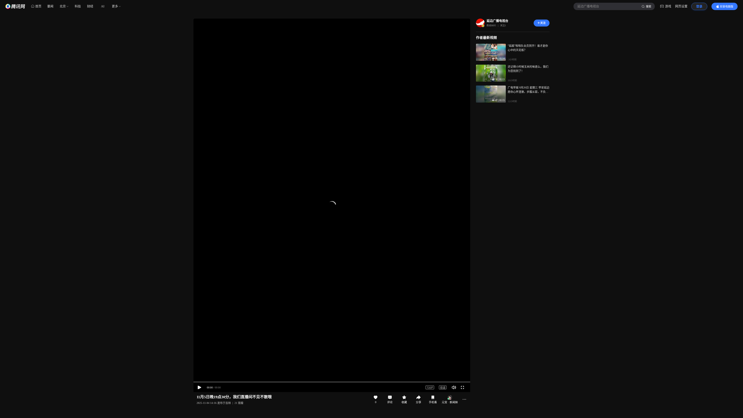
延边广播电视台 (497, 20)
